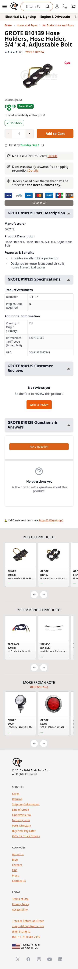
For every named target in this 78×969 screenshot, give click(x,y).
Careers (17, 865)
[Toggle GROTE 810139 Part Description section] (68, 213)
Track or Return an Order (28, 921)
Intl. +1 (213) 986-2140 (26, 937)
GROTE (10, 229)
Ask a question (39, 446)
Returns (17, 799)
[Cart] (73, 6)
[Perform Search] (47, 6)
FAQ (14, 870)
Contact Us (19, 881)
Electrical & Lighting (20, 17)
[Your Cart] (73, 6)
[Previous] (34, 594)
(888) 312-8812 (21, 931)
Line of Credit (20, 809)
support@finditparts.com (28, 926)
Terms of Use (20, 899)
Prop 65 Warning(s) (51, 520)
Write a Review (34, 52)
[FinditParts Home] (14, 6)
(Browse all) (39, 687)
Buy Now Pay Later (24, 831)
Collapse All (39, 203)
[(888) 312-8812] (65, 6)
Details (52, 156)
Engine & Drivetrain (55, 17)
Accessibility (20, 909)
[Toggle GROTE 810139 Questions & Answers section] (68, 425)
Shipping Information (26, 804)
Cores (15, 794)
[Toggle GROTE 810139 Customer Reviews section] (68, 369)
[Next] (44, 594)
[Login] (57, 6)
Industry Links (21, 820)
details (33, 170)
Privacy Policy (20, 904)
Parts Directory (21, 825)
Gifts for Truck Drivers (26, 836)
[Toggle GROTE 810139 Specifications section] (68, 280)
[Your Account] (57, 6)
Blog (15, 859)
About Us (18, 854)
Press (15, 875)
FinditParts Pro (21, 815)
